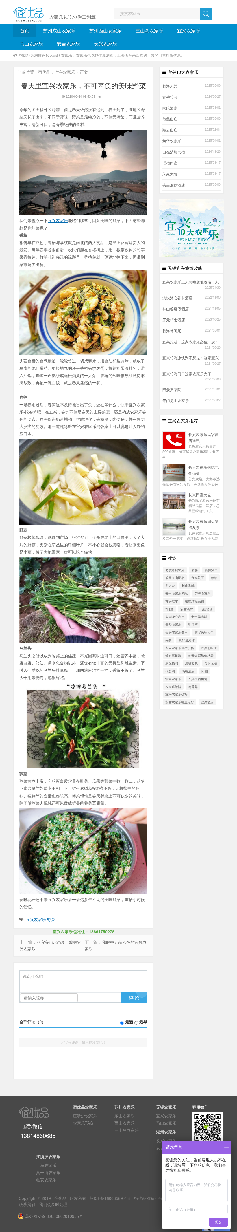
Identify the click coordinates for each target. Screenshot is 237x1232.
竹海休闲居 (171, 331)
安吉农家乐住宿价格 (179, 647)
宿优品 (44, 72)
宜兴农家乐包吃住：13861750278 (83, 931)
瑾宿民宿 (169, 163)
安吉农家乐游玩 (176, 593)
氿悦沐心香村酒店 (177, 298)
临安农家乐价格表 (201, 655)
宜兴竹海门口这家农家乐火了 (186, 373)
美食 (168, 640)
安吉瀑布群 (199, 616)
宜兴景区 (197, 577)
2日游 (169, 609)
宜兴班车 (171, 601)
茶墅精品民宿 (194, 601)
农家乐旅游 (173, 686)
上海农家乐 (46, 1165)
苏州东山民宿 (174, 577)
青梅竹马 (169, 97)
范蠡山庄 (169, 119)
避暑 (194, 570)
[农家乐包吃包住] (28, 14)
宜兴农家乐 (188, 30)
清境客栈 (191, 663)
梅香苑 (193, 686)
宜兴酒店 (207, 702)
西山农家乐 (124, 1123)
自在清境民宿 (173, 152)
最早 (143, 1022)
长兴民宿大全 (199, 494)
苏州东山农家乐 (59, 30)
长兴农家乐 (105, 43)
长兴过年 (211, 570)
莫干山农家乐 (48, 1172)
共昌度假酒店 (173, 185)
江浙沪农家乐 (85, 1115)
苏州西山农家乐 (105, 30)
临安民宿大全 (204, 632)
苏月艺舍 (211, 663)
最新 (129, 1022)
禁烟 (214, 577)
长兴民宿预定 (197, 678)
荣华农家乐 (171, 141)
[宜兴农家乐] (191, 227)
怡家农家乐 (173, 678)
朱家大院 (169, 174)
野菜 (51, 919)
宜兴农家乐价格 (176, 694)
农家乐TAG (83, 1123)
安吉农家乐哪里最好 (179, 702)
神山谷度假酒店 (175, 309)
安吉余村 (186, 609)
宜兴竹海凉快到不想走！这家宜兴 (190, 357)
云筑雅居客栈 (174, 570)
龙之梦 (170, 585)
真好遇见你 (187, 640)
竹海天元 (169, 86)
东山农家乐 (124, 1115)
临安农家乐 (46, 1179)
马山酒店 (206, 609)
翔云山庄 (169, 130)
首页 (24, 30)
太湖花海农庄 (174, 616)
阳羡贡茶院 (171, 389)
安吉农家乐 (68, 43)
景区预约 (171, 663)
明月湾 (193, 624)
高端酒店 (188, 671)
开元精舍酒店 (173, 320)
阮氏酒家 (169, 108)
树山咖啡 (188, 585)
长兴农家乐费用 (176, 632)
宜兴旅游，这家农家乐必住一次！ (190, 342)
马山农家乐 (31, 43)
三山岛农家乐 (149, 30)
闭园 (204, 671)
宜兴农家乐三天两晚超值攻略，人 (190, 282)
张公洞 (170, 671)
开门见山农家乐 (175, 400)
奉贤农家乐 (173, 624)
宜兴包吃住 (209, 647)
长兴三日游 (173, 655)
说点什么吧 (33, 976)
